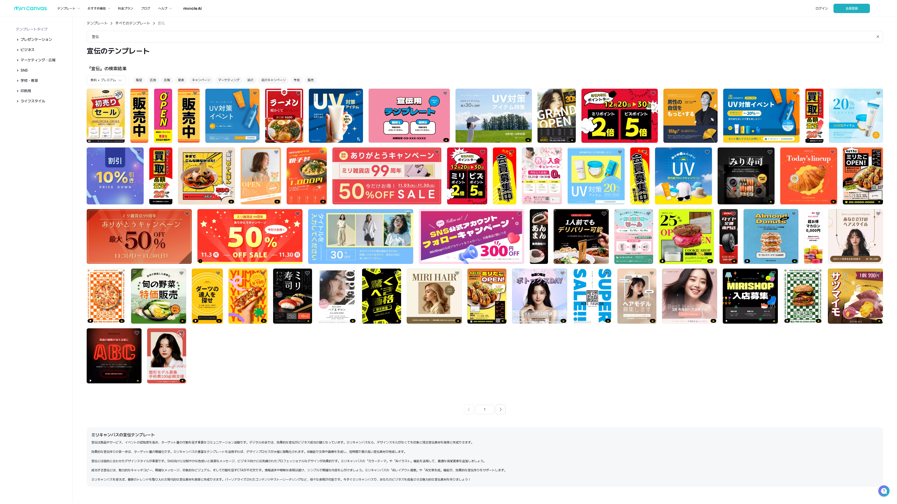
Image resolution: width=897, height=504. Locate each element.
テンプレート (97, 23)
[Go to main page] (30, 10)
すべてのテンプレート (132, 23)
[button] (884, 491)
